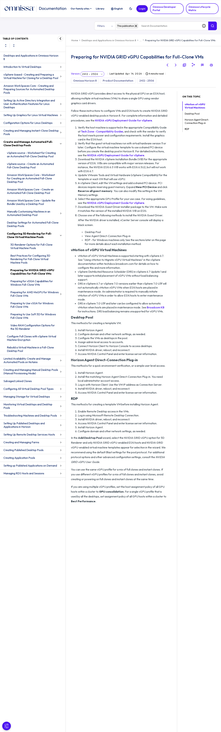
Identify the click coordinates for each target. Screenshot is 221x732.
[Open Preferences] (6, 726)
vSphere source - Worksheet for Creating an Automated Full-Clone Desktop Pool (31, 154)
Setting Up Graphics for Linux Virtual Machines (30, 115)
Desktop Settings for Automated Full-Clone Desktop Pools (33, 224)
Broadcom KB (155, 307)
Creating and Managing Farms (21, 442)
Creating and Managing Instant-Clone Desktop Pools (31, 132)
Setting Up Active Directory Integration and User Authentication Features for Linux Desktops (29, 104)
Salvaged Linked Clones (17, 381)
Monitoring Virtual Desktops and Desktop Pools (27, 406)
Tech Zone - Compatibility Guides (102, 131)
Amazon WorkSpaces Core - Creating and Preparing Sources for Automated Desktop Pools (29, 89)
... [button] (141, 40)
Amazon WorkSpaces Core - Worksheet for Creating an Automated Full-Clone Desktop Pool (31, 178)
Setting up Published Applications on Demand (30, 465)
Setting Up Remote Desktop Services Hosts (29, 434)
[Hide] (60, 38)
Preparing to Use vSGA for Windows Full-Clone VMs (32, 304)
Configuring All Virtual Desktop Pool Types (28, 388)
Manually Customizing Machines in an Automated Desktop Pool (28, 213)
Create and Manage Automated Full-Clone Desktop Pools (28, 143)
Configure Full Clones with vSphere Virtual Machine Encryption (31, 338)
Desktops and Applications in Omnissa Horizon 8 (30, 57)
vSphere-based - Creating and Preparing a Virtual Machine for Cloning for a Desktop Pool (30, 76)
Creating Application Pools (19, 457)
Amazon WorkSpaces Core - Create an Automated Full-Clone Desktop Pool (30, 191)
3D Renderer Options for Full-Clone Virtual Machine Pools (31, 246)
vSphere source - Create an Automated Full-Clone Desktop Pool (30, 165)
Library (100, 8)
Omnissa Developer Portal (164, 8)
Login (142, 8)
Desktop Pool (192, 113)
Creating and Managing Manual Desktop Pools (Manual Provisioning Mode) (30, 371)
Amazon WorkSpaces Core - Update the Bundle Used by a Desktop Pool (31, 202)
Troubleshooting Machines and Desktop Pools (30, 415)
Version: (75, 73)
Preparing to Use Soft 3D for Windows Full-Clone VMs (33, 316)
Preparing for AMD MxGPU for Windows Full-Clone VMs (34, 293)
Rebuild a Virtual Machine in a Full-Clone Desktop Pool (30, 349)
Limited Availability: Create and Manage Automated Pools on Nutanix (27, 360)
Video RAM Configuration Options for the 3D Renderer (32, 327)
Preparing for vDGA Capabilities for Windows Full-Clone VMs (31, 282)
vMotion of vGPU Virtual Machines (195, 106)
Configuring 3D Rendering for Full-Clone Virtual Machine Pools (29, 235)
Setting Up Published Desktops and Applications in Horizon (24, 425)
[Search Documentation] (212, 26)
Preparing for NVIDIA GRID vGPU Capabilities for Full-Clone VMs (32, 271)
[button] (130, 8)
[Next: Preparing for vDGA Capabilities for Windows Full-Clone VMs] (175, 65)
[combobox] (157, 26)
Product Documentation (118, 80)
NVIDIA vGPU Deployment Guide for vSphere (123, 120)
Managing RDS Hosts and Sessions (23, 473)
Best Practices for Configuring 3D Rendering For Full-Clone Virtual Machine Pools (30, 259)
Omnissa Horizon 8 (85, 80)
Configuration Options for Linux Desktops (27, 123)
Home (74, 40)
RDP (187, 129)
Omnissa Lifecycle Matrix (199, 8)
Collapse (14, 45)
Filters (101, 26)
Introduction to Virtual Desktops (22, 66)
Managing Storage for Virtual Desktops (26, 396)
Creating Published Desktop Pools (23, 450)
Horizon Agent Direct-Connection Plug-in (197, 121)
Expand (5, 45)
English (118, 8)
